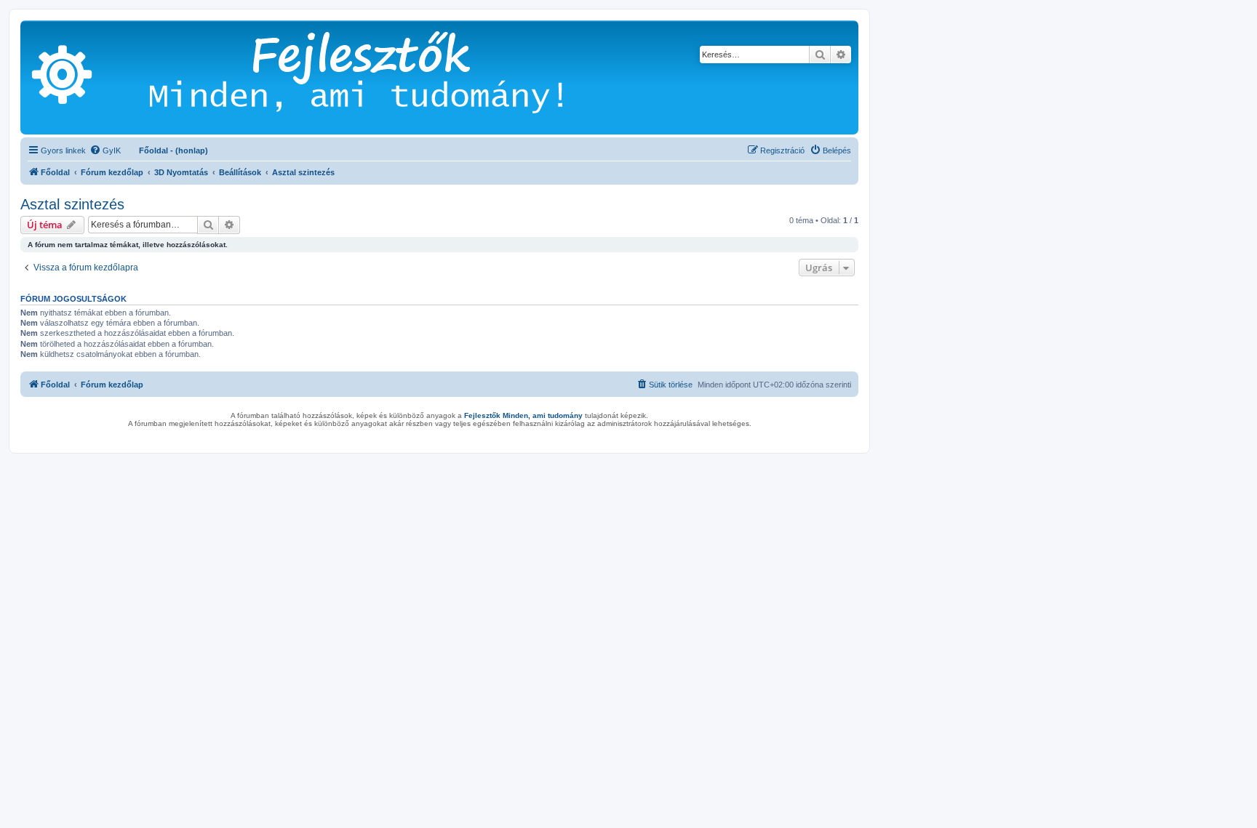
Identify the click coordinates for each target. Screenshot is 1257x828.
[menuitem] (105, 150)
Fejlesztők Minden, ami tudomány (523, 415)
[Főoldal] (378, 77)
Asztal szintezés (72, 204)
